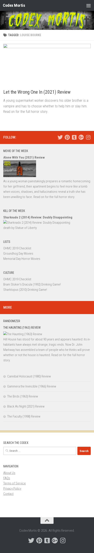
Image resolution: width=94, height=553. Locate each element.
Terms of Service (14, 483)
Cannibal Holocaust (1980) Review (29, 376)
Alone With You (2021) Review (24, 157)
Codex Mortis (14, 5)
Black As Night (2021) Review (26, 406)
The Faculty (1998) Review (23, 416)
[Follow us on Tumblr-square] (74, 137)
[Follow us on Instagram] (88, 137)
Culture (8, 272)
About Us (9, 473)
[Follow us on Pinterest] (67, 137)
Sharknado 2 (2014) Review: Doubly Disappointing (37, 217)
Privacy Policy (12, 488)
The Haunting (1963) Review (22, 327)
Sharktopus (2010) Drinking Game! (25, 290)
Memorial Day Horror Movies (21, 259)
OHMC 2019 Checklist (17, 248)
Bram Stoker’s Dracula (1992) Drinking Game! (32, 284)
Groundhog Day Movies (18, 253)
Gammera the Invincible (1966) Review (31, 386)
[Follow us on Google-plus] (81, 137)
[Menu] (88, 5)
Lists (6, 242)
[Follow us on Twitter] (60, 137)
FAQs (6, 478)
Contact (8, 494)
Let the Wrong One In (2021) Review (37, 92)
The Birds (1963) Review (22, 396)
